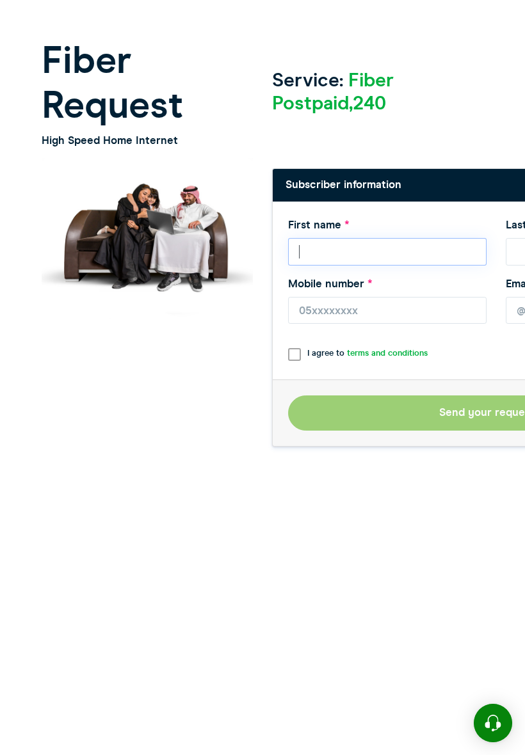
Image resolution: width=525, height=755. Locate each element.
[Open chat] (493, 723)
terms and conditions (387, 353)
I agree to (367, 353)
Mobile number (330, 283)
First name (319, 225)
